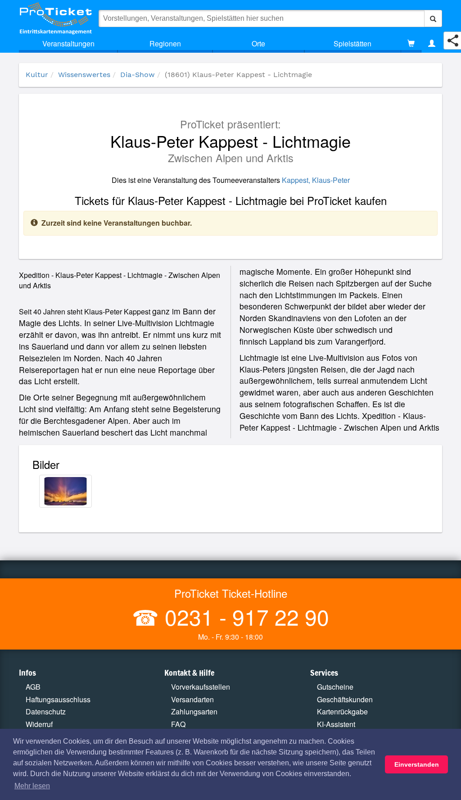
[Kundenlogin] (431, 44)
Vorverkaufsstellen (200, 687)
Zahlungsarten (194, 711)
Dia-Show (137, 74)
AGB (33, 687)
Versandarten (192, 699)
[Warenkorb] (411, 44)
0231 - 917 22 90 (244, 616)
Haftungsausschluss (58, 699)
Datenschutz (46, 711)
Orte (258, 43)
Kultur (37, 74)
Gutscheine (335, 687)
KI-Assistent (336, 724)
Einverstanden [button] (416, 764)
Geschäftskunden (345, 699)
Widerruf (39, 724)
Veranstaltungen (68, 43)
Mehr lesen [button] (32, 786)
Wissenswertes (84, 74)
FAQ (178, 724)
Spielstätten (352, 43)
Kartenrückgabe (342, 711)
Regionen (165, 43)
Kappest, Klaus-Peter (316, 180)
